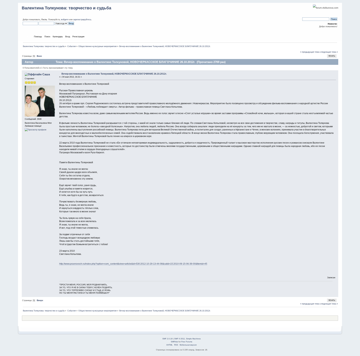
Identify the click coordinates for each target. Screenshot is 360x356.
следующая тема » (329, 52)
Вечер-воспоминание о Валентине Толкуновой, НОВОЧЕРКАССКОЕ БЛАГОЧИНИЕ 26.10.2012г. (114, 74)
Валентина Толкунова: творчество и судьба (66, 8)
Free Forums (186, 342)
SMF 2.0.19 (167, 339)
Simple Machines (193, 339)
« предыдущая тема (309, 52)
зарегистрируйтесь (82, 19)
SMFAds (174, 342)
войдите (65, 19)
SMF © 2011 (179, 339)
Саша (46, 74)
